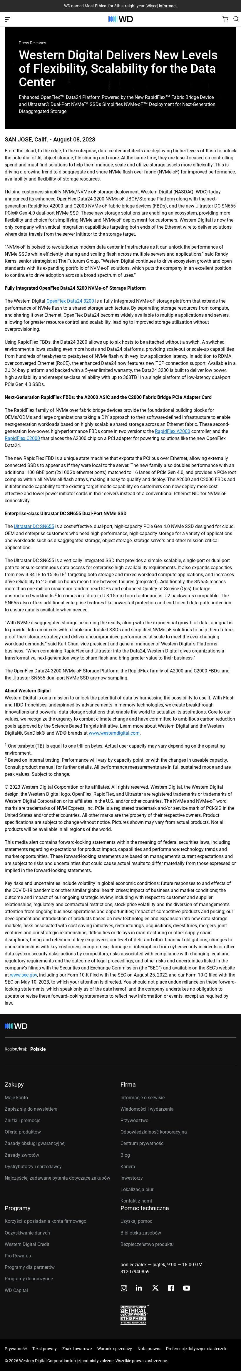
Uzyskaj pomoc (136, 1221)
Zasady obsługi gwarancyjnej (35, 1143)
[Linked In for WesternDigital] (139, 1289)
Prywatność (16, 1348)
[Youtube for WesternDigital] (186, 1289)
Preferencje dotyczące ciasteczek (196, 1348)
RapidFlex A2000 (172, 431)
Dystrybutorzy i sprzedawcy (33, 1166)
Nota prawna (150, 1348)
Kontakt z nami (136, 1201)
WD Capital (16, 1290)
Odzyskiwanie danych (27, 1233)
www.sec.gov (23, 975)
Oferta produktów (23, 1132)
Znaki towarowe (77, 1348)
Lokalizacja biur (136, 1189)
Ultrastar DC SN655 (34, 526)
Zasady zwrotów (22, 1155)
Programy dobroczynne (29, 1278)
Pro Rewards (18, 1256)
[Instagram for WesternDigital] (124, 1289)
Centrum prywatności (142, 1143)
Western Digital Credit (27, 1244)
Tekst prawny (44, 1348)
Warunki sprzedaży (114, 1348)
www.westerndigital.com (114, 733)
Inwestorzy (131, 1178)
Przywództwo (134, 1120)
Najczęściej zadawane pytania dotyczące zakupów (57, 1178)
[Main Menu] (8, 19)
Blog (125, 1155)
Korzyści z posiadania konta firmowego (45, 1221)
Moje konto (16, 1097)
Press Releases (32, 43)
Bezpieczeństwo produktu (147, 1244)
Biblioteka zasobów (140, 1233)
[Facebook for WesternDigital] (171, 1289)
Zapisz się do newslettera (31, 1109)
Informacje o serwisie (142, 1097)
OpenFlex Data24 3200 (70, 301)
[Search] (236, 18)
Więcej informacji (161, 6)
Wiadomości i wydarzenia (147, 1109)
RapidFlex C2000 (22, 438)
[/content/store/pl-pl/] (120, 19)
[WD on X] (155, 1288)
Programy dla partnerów (30, 1267)
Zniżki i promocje (22, 1120)
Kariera (127, 1166)
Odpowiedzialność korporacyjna (153, 1132)
